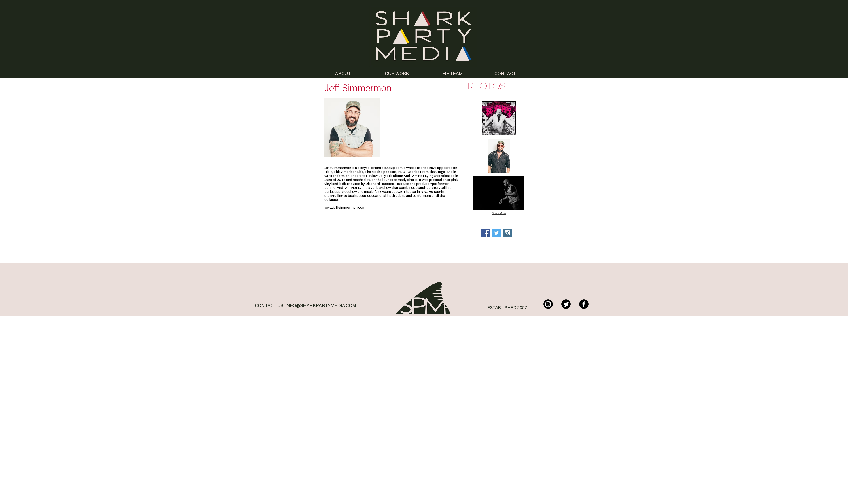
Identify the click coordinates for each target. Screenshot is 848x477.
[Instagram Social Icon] (507, 233)
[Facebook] (584, 304)
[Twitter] (566, 304)
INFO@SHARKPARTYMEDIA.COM (320, 305)
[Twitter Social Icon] (496, 233)
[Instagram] (548, 304)
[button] (499, 118)
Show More (499, 213)
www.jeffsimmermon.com (344, 207)
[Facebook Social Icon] (485, 233)
